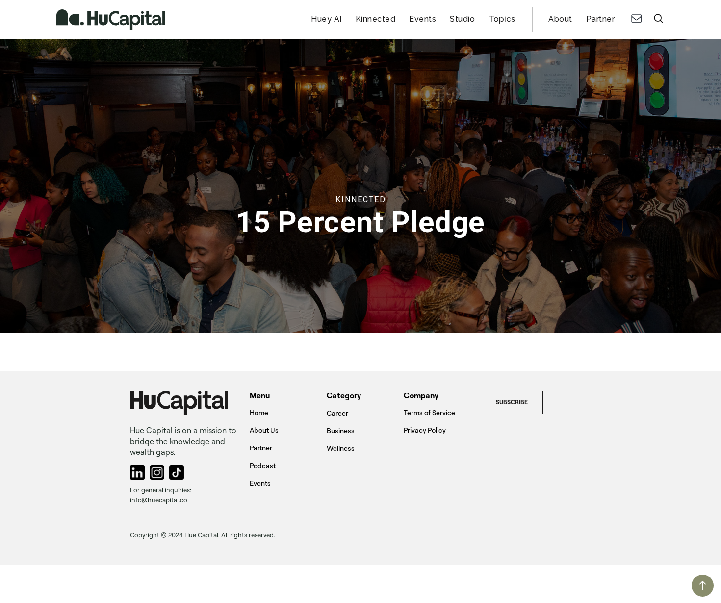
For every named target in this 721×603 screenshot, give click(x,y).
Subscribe (512, 402)
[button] (502, 19)
